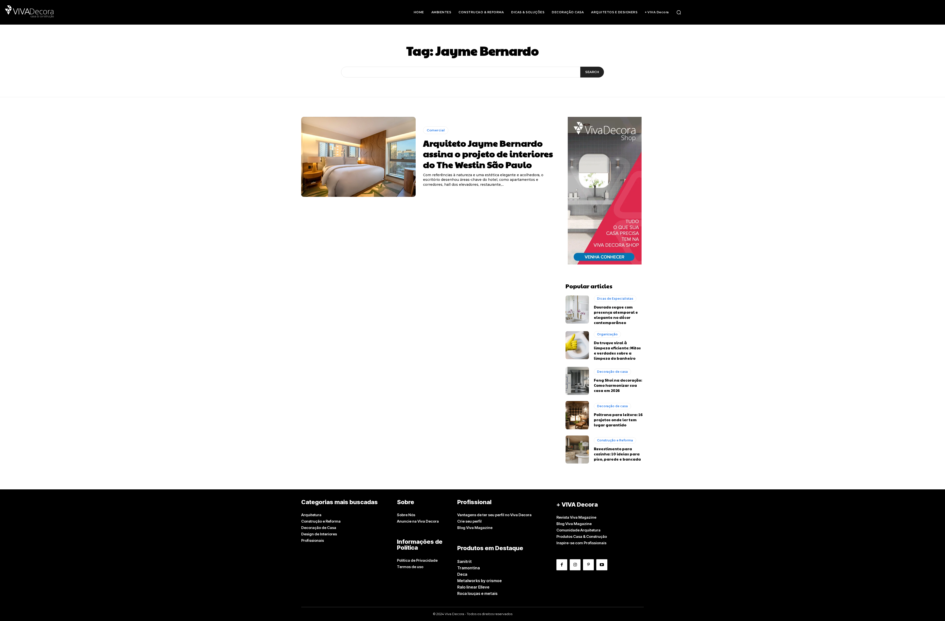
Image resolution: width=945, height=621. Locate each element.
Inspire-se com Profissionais (581, 543)
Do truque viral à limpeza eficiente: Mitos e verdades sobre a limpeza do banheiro (617, 350)
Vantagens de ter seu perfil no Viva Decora (494, 514)
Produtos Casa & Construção (581, 536)
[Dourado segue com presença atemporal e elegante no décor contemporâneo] (577, 309)
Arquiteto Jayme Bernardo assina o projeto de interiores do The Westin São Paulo (488, 153)
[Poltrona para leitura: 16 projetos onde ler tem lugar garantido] (577, 415)
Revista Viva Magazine (576, 517)
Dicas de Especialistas (615, 298)
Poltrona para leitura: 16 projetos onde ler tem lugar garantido (618, 419)
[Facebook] (561, 564)
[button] (679, 12)
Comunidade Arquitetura (578, 530)
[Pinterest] (588, 564)
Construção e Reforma (615, 440)
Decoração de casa (612, 371)
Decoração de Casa (318, 527)
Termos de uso (410, 566)
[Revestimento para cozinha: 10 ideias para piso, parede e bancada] (577, 449)
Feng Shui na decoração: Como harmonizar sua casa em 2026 (618, 385)
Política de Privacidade (417, 560)
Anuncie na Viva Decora (418, 521)
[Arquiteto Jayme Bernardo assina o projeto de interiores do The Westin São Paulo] (358, 157)
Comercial (436, 130)
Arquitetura (311, 514)
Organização (607, 334)
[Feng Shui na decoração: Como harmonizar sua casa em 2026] (577, 381)
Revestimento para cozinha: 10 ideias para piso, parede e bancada (617, 454)
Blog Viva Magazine (474, 527)
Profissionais (312, 540)
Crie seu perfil (469, 521)
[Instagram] (575, 564)
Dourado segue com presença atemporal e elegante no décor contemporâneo (616, 314)
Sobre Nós (406, 514)
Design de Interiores (319, 534)
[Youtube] (601, 564)
